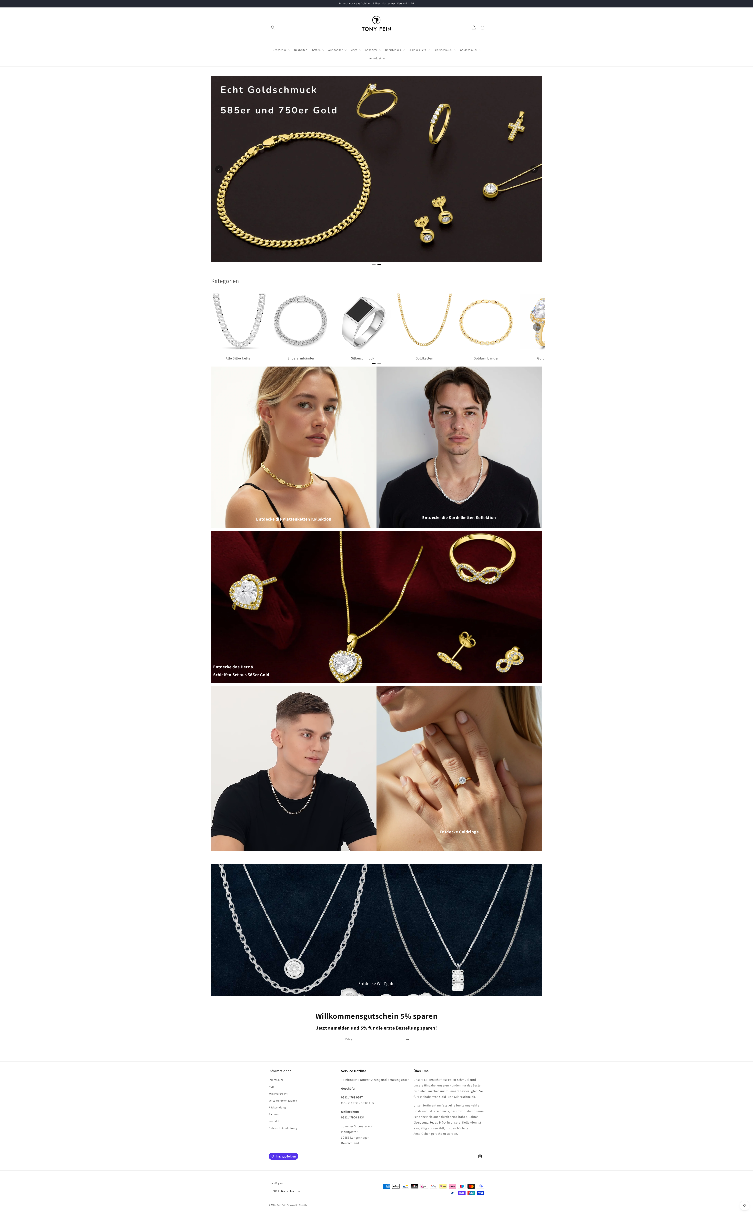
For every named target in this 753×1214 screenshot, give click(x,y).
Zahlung (274, 1114)
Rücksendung (277, 1107)
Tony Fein (281, 1205)
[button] (273, 27)
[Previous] (219, 169)
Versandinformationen (283, 1100)
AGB (271, 1086)
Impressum (276, 1080)
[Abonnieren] (407, 1039)
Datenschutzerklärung (283, 1128)
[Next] (534, 169)
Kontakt (274, 1121)
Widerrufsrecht (278, 1093)
